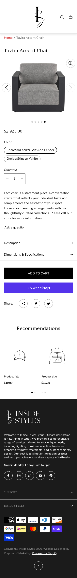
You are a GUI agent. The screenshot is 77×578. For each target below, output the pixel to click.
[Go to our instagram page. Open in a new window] (19, 475)
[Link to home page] (23, 417)
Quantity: (10, 170)
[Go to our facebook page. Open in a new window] (8, 475)
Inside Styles (14, 505)
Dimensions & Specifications (24, 254)
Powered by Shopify (44, 553)
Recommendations (38, 328)
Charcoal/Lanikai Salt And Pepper (30, 150)
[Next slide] (70, 87)
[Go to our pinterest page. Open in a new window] (51, 475)
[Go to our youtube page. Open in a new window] (40, 475)
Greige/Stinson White (22, 158)
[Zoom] (70, 63)
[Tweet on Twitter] (48, 303)
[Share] (23, 303)
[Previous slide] (6, 87)
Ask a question (14, 227)
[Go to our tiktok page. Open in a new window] (29, 475)
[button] (32, 122)
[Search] (62, 17)
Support (10, 492)
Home (8, 38)
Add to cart (38, 273)
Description (12, 243)
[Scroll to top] (38, 565)
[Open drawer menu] (6, 17)
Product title (11, 376)
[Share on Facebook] (36, 303)
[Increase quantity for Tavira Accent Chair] (22, 179)
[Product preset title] (20, 355)
